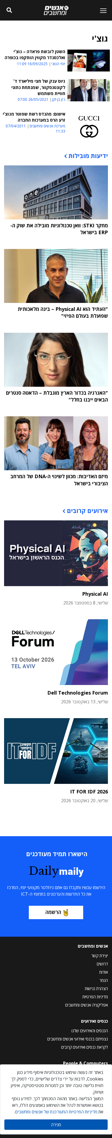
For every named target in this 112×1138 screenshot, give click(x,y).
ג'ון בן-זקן (58, 99)
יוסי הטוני (58, 63)
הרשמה (53, 912)
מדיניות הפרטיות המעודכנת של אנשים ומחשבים (56, 1112)
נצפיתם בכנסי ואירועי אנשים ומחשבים (77, 1039)
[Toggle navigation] (101, 10)
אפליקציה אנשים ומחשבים (86, 1005)
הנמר (103, 980)
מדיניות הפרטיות (95, 996)
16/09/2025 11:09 (32, 63)
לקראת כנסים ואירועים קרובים (84, 1047)
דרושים (102, 964)
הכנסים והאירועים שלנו (89, 1030)
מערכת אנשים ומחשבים (47, 126)
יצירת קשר (99, 955)
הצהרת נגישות (96, 988)
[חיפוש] (9, 10)
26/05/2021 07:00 (33, 99)
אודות (103, 972)
